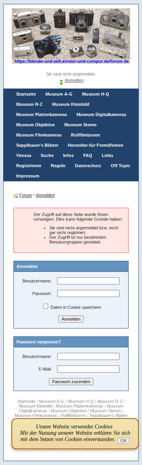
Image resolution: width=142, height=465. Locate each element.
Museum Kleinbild (71, 104)
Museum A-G (59, 94)
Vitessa (23, 155)
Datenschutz (88, 165)
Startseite (26, 94)
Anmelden (74, 80)
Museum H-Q (95, 94)
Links (107, 155)
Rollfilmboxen (85, 135)
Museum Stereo (80, 124)
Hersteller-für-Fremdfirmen (95, 145)
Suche (47, 155)
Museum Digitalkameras (101, 114)
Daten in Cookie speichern (75, 307)
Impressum (27, 175)
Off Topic (120, 165)
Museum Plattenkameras (41, 114)
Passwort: (42, 293)
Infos (68, 155)
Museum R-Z (29, 104)
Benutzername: (37, 281)
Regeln (58, 165)
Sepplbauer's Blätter (37, 145)
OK (123, 440)
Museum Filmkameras (39, 135)
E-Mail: (45, 369)
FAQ (87, 155)
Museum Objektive (35, 124)
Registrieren (28, 165)
